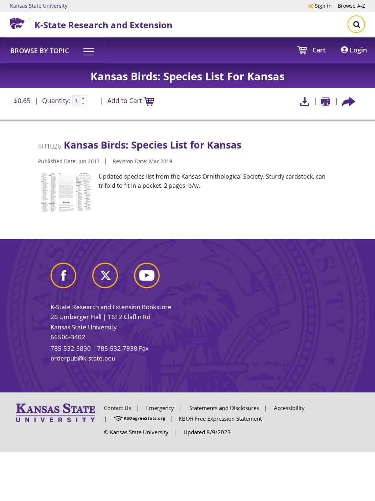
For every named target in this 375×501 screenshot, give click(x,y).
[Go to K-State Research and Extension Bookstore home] (20, 22)
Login (357, 49)
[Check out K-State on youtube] (154, 278)
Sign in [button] (320, 5)
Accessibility (289, 408)
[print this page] (326, 101)
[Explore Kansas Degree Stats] (139, 418)
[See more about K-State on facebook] (71, 278)
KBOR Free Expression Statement (220, 418)
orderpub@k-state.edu (83, 358)
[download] (304, 101)
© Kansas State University (136, 432)
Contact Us (117, 408)
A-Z (351, 5)
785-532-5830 (71, 348)
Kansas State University (38, 5)
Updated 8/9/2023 (207, 432)
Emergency (160, 408)
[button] (54, 50)
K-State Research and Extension (103, 25)
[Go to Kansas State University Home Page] (55, 412)
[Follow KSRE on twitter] (112, 278)
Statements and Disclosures (224, 408)
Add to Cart (125, 100)
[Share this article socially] (348, 101)
